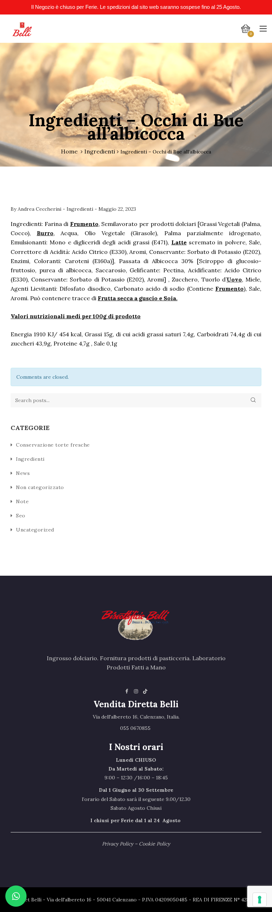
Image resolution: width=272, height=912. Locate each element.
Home (69, 151)
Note (22, 501)
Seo (21, 515)
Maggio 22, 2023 (117, 209)
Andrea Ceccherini (40, 209)
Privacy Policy (117, 844)
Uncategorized (35, 530)
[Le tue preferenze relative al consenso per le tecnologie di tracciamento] (259, 899)
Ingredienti (99, 151)
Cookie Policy (154, 844)
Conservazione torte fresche (53, 445)
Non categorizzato (40, 487)
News (23, 473)
